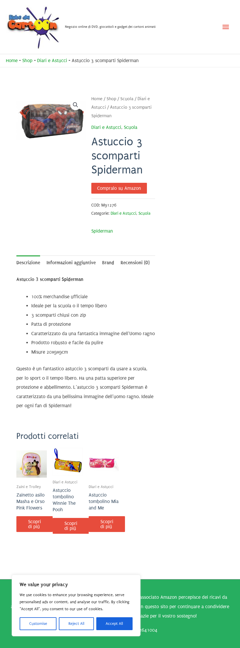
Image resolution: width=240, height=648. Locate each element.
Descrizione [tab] (28, 262)
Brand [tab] (108, 262)
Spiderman (102, 231)
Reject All (76, 623)
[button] (75, 105)
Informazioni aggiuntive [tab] (71, 262)
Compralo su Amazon (119, 188)
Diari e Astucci (52, 60)
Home (12, 60)
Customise (38, 623)
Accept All (114, 623)
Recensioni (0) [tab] (135, 262)
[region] (76, 605)
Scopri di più (34, 524)
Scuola (126, 98)
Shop (27, 60)
